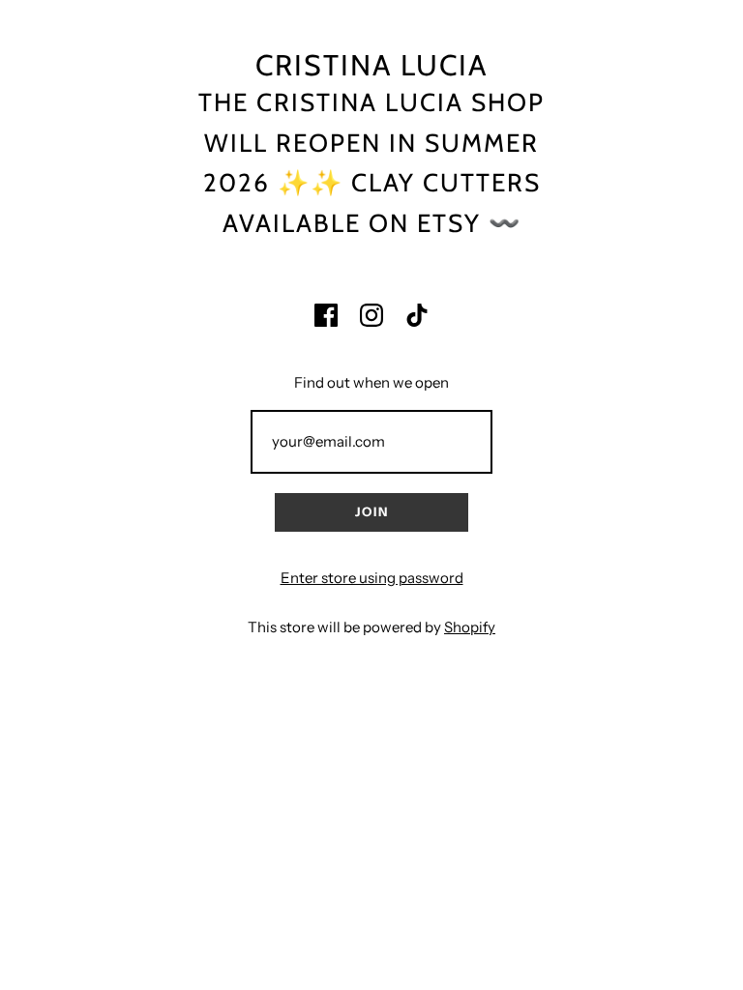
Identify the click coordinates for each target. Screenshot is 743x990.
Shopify (469, 627)
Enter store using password (372, 577)
